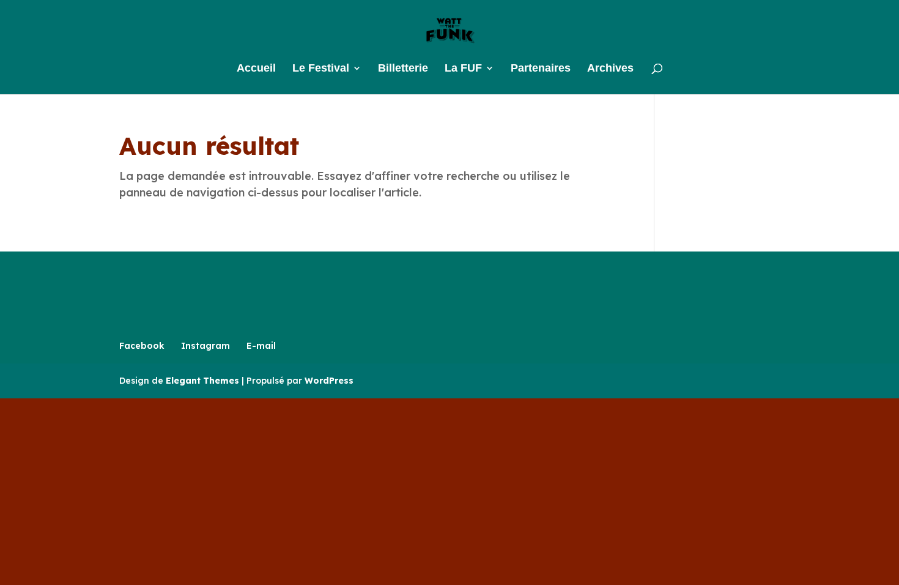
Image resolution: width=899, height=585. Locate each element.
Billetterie (403, 69)
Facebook (142, 345)
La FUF (463, 69)
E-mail (261, 345)
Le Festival (320, 69)
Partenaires (541, 69)
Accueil (256, 69)
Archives (610, 69)
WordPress (329, 380)
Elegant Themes (202, 380)
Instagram (205, 345)
